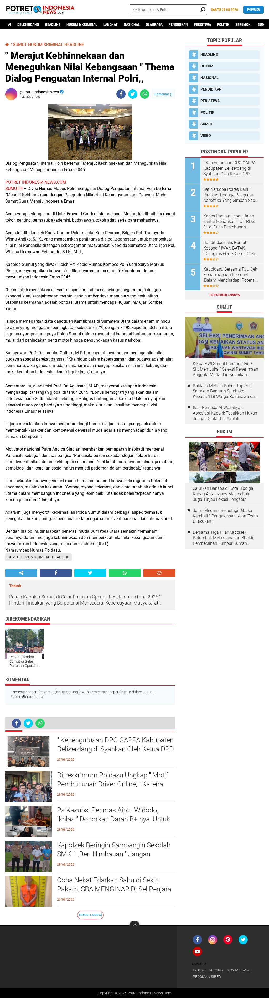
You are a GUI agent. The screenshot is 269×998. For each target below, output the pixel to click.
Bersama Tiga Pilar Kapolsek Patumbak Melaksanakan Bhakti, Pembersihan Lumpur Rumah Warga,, (223, 538)
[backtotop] (134, 926)
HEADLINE (52, 24)
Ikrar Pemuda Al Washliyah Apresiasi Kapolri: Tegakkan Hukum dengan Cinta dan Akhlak (225, 413)
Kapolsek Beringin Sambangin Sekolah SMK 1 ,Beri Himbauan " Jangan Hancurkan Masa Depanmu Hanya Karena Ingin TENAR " (113, 854)
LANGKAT (110, 24)
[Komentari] (159, 573)
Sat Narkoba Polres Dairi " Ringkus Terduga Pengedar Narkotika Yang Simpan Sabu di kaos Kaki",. (230, 195)
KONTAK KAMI (239, 970)
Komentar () (163, 94)
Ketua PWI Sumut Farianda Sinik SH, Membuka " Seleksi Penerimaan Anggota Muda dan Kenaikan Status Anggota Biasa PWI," (225, 369)
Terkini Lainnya (90, 915)
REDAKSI (216, 970)
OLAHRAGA (154, 24)
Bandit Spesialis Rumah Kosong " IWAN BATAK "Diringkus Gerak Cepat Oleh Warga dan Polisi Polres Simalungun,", (229, 248)
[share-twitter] (132, 94)
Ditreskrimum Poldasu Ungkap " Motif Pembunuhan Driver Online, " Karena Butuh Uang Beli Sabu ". (112, 784)
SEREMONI (243, 24)
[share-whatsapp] (144, 94)
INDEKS (199, 970)
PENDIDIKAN (178, 24)
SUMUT (206, 124)
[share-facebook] (121, 94)
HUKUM (206, 66)
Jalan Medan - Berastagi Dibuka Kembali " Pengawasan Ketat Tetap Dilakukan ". (225, 516)
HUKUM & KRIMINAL (81, 24)
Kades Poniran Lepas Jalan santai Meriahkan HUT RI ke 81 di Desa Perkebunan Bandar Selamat (229, 221)
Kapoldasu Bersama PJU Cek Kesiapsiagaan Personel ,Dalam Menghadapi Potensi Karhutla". (230, 275)
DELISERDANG (28, 24)
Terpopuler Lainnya (224, 295)
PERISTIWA (202, 24)
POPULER (253, 9)
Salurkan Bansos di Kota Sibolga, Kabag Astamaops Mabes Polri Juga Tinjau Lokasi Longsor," (223, 494)
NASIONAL (132, 24)
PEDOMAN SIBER (207, 977)
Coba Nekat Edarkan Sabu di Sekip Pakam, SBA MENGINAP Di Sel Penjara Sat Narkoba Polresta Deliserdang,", (114, 889)
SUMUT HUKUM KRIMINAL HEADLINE (48, 44)
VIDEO (205, 135)
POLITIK (223, 24)
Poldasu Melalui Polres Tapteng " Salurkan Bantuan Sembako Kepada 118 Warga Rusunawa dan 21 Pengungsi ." (225, 391)
